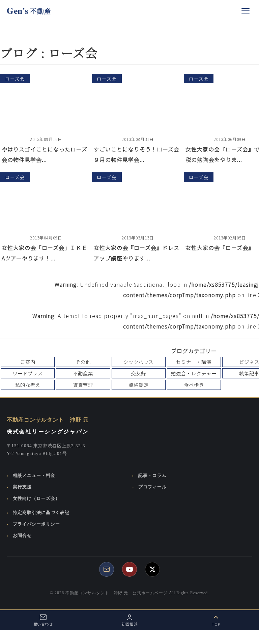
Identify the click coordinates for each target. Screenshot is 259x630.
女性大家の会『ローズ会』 (219, 248)
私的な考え (27, 384)
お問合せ (22, 535)
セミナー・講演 (193, 361)
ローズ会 (15, 78)
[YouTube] (129, 569)
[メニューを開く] (245, 11)
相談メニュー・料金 (34, 475)
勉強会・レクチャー (194, 373)
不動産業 (83, 373)
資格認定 (138, 384)
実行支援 (22, 487)
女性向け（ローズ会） (36, 498)
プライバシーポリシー (36, 524)
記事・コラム (152, 475)
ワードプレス (27, 373)
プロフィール (152, 487)
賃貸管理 (83, 384)
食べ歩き (194, 384)
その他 (83, 361)
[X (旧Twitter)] (152, 569)
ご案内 (27, 361)
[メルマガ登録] (106, 569)
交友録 (138, 373)
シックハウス (138, 361)
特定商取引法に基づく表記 (41, 512)
